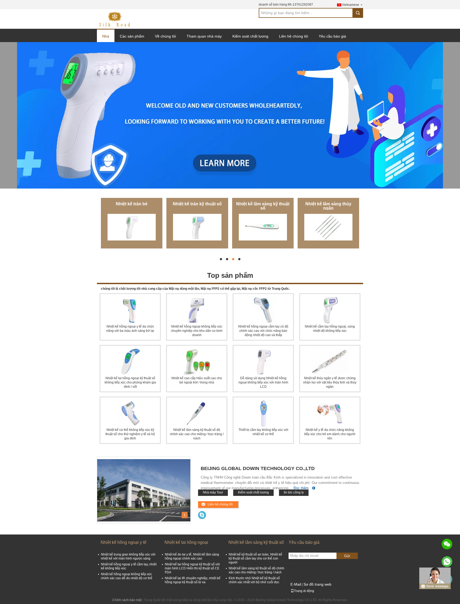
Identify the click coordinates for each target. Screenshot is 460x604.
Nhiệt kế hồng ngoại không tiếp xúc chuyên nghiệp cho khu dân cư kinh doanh (197, 331)
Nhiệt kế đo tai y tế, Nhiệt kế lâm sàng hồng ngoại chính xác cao (192, 556)
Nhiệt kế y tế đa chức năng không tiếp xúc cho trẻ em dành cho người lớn (329, 434)
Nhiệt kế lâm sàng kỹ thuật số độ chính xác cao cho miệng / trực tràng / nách (197, 434)
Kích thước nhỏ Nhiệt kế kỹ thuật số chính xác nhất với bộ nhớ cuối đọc (254, 580)
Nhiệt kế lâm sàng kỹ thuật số (262, 206)
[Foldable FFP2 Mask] (230, 115)
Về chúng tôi (165, 36)
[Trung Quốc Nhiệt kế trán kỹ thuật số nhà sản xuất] (197, 227)
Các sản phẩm (132, 36)
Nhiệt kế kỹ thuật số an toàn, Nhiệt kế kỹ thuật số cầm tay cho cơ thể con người (255, 558)
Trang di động (304, 591)
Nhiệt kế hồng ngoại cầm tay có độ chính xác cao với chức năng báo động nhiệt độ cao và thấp (263, 331)
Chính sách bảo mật (126, 600)
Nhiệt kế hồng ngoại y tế (123, 542)
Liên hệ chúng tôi (293, 36)
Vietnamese (350, 5)
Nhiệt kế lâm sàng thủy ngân (328, 206)
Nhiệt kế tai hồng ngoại (186, 542)
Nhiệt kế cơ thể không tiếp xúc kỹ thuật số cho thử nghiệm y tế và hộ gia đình (130, 434)
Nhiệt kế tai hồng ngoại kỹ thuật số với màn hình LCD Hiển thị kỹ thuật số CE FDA (192, 568)
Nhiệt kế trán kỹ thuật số (197, 204)
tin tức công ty (294, 492)
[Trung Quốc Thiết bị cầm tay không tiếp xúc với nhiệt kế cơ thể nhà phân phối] (263, 413)
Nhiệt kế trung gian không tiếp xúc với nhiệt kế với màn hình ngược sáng (128, 556)
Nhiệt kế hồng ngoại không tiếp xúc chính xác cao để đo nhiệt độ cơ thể (126, 576)
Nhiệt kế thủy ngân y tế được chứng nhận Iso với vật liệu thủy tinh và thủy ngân (329, 382)
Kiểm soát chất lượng (250, 36)
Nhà (105, 36)
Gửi (347, 556)
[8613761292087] (447, 562)
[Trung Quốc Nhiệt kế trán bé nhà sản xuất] (132, 227)
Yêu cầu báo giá (332, 36)
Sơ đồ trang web (317, 584)
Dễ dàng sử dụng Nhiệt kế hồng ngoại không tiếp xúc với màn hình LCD (263, 382)
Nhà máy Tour (213, 492)
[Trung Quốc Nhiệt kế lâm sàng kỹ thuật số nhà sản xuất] (263, 227)
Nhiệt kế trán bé (131, 204)
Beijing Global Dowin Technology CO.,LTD (258, 468)
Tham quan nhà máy (204, 36)
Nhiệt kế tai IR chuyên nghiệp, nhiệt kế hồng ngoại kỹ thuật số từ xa (192, 580)
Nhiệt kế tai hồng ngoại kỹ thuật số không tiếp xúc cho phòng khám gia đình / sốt (130, 382)
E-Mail (295, 584)
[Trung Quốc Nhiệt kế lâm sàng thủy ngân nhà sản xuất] (328, 227)
